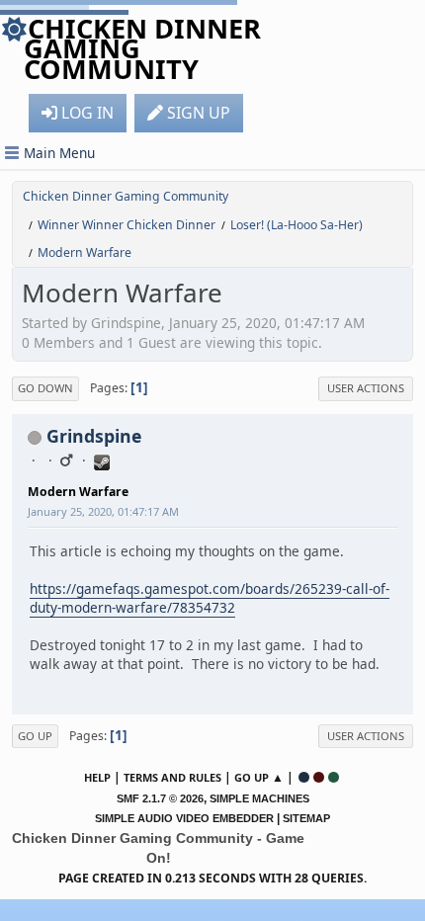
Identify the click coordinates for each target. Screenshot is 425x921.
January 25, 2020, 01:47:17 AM (103, 511)
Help (97, 777)
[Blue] (304, 777)
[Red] (318, 777)
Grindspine (93, 436)
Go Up (35, 735)
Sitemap (306, 818)
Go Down (45, 387)
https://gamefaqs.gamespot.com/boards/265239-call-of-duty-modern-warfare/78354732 (209, 598)
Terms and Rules (172, 777)
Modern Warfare (78, 491)
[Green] (333, 777)
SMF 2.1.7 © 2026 (160, 798)
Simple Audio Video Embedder (184, 818)
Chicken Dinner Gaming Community (142, 48)
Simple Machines (259, 798)
